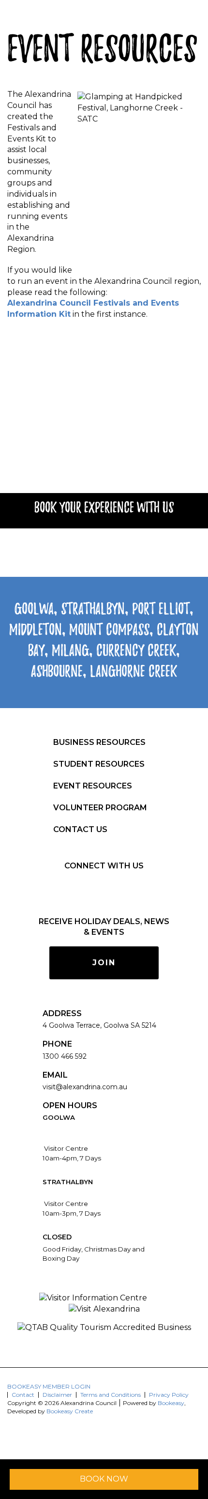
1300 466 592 (65, 1056)
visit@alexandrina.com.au (85, 1086)
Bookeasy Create (69, 1411)
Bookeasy (171, 1402)
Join (104, 962)
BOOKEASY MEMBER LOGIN (48, 1386)
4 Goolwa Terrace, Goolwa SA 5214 (99, 1025)
